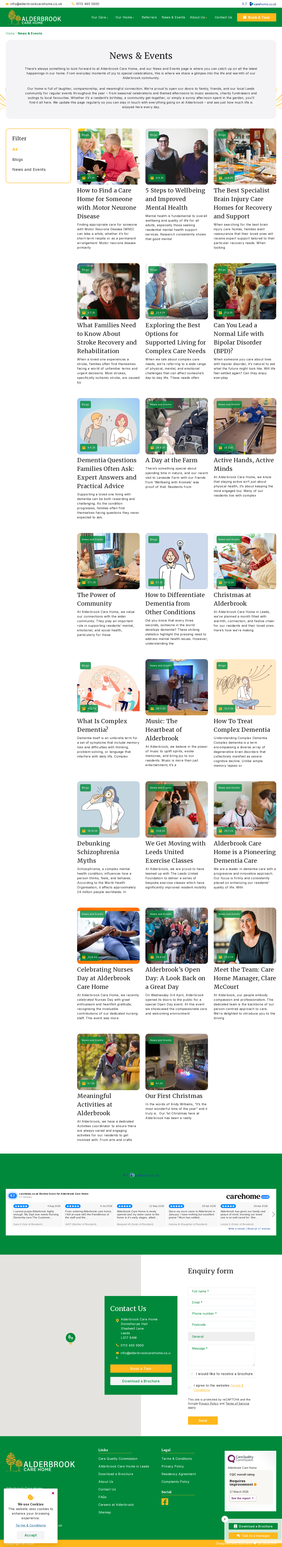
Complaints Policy (176, 1482)
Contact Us (107, 1489)
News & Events (30, 33)
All (15, 149)
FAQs (102, 1497)
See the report (240, 1498)
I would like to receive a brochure (224, 1374)
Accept (31, 1535)
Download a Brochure (141, 1381)
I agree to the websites (219, 1387)
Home (10, 33)
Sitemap (104, 1512)
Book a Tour (140, 1369)
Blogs (17, 159)
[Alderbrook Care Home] (34, 17)
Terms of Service (237, 1403)
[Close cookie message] (52, 1493)
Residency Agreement (179, 1474)
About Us (105, 1482)
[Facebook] (165, 1504)
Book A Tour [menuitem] (259, 17)
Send (203, 1421)
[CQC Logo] (240, 1461)
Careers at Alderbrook (116, 1505)
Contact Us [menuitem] (223, 17)
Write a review (236, 1228)
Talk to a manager (256, 1536)
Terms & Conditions (177, 1459)
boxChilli (269, 1543)
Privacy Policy (209, 1403)
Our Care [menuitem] (99, 17)
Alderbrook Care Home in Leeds (123, 1466)
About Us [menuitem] (197, 17)
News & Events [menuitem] (173, 17)
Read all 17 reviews (258, 1228)
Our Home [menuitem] (124, 17)
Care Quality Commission (118, 1459)
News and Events (29, 169)
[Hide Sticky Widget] (225, 1519)
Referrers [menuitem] (149, 17)
